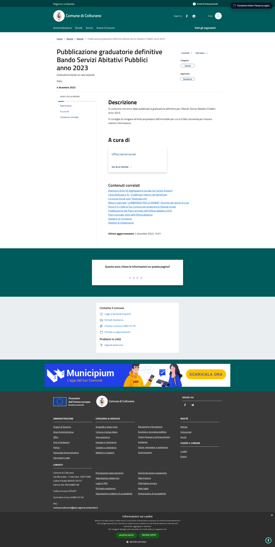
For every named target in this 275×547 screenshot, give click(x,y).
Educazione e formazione (150, 426)
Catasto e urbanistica (106, 447)
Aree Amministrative (63, 432)
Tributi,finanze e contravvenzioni (154, 437)
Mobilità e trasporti (105, 452)
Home (59, 39)
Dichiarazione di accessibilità (152, 493)
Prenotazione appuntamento (109, 473)
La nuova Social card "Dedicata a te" (127, 199)
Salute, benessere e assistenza (153, 447)
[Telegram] (193, 16)
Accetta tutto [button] (126, 535)
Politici (56, 447)
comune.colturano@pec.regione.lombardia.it (75, 507)
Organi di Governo (62, 427)
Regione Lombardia (63, 4)
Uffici (55, 437)
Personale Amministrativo (66, 452)
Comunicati (185, 432)
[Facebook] (185, 16)
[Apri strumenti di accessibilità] (268, 540)
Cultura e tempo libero (106, 432)
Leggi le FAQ (102, 483)
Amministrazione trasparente (152, 473)
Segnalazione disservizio (107, 478)
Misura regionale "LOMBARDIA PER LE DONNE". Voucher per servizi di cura (148, 203)
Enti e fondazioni (61, 442)
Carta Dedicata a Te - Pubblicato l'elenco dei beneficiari (137, 195)
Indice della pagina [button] (69, 96)
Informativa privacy (147, 483)
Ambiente (143, 442)
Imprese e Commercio (106, 442)
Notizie (80, 39)
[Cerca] (218, 15)
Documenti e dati (61, 458)
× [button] (272, 515)
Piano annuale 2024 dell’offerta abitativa (130, 215)
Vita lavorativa (103, 437)
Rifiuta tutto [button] (149, 535)
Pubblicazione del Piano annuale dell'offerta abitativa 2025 (140, 211)
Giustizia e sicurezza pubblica (152, 432)
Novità (70, 39)
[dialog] (137, 529)
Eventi (183, 456)
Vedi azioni (200, 53)
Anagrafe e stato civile (106, 427)
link (165, 529)
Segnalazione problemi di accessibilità (114, 493)
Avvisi (183, 437)
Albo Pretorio (144, 478)
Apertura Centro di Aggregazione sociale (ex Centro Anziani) (140, 191)
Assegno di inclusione (120, 219)
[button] (137, 542)
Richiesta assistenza (105, 488)
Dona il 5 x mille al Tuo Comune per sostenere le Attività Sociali (142, 207)
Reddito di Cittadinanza (121, 223)
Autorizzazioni (145, 452)
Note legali (143, 488)
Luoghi (183, 451)
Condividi (185, 53)
